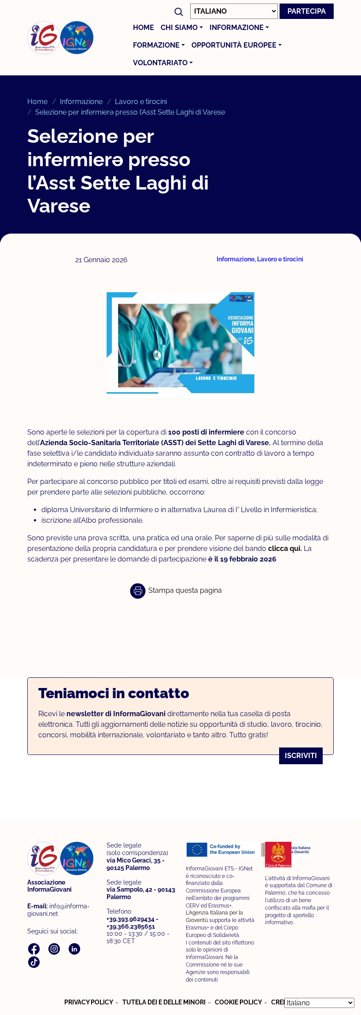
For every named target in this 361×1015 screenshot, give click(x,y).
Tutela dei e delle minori (164, 1002)
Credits (284, 1002)
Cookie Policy (238, 1002)
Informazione (237, 27)
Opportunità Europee (234, 45)
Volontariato (160, 63)
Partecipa (306, 11)
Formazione (156, 45)
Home (143, 27)
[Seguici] (34, 948)
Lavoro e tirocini (141, 101)
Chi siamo (179, 27)
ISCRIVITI (301, 755)
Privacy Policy (88, 1002)
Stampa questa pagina (184, 590)
